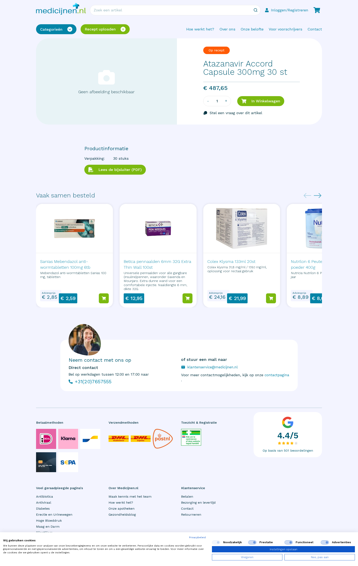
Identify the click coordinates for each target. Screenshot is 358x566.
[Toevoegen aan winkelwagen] (104, 298)
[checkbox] (216, 542)
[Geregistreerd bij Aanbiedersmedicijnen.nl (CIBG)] (191, 437)
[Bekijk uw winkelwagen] (317, 10)
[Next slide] (317, 195)
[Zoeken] (255, 10)
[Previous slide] (307, 195)
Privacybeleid (197, 537)
